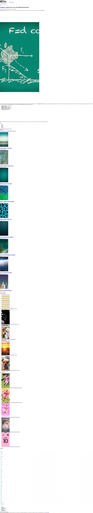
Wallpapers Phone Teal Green (5, 219)
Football (1, 476)
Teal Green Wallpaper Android (6, 272)
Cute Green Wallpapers (4, 309)
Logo (1, 484)
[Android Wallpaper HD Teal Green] (4, 164)
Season (1, 498)
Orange (1, 492)
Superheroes (2, 502)
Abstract (1, 451)
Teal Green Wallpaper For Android (6, 237)
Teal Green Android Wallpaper (6, 290)
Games (1, 477)
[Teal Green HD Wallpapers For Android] (4, 253)
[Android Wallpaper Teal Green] (4, 146)
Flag (1, 472)
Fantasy (1, 471)
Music (1, 489)
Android (2, 125)
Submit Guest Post (3, 3)
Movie (1, 488)
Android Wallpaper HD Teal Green (6, 165)
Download (1, 129)
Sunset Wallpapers (4, 355)
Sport (1, 501)
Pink (1, 493)
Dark (1, 468)
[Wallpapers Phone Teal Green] (4, 217)
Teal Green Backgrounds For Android (7, 201)
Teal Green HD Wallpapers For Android (7, 254)
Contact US (2, 507)
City (1, 463)
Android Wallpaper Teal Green (6, 148)
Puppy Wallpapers (4, 340)
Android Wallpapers (11, 2)
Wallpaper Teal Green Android (6, 183)
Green (2, 126)
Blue (1, 459)
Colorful (1, 464)
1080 (2, 124)
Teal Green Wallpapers (41, 10)
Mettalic (1, 485)
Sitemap (2, 509)
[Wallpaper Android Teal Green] (46, 57)
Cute (1, 467)
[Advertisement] (22, 16)
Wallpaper (2, 127)
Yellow (1, 505)
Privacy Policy (3, 508)
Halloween (2, 481)
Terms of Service (3, 510)
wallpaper (23, 103)
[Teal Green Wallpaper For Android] (4, 235)
